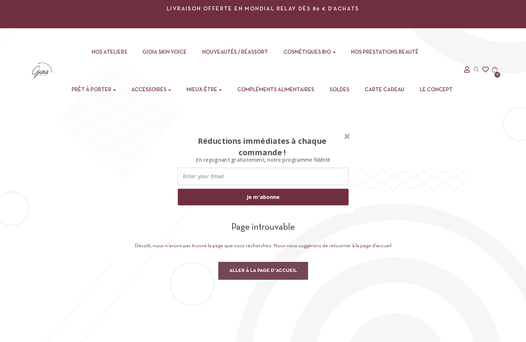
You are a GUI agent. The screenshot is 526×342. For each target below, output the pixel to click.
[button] (262, 146)
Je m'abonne (263, 196)
